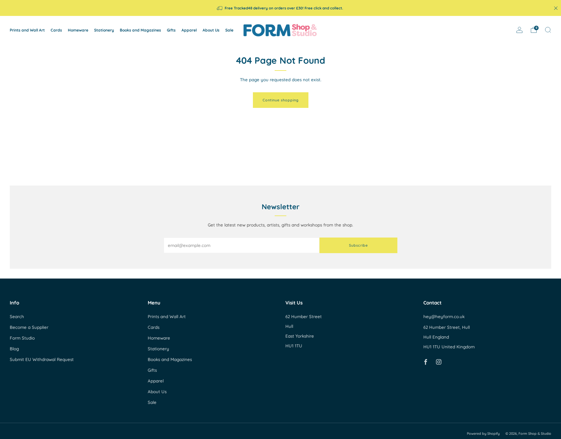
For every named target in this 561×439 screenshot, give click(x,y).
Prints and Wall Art (27, 30)
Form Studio (22, 338)
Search (17, 316)
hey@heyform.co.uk (444, 316)
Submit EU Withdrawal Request (42, 359)
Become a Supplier (29, 327)
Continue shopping (281, 100)
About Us (211, 30)
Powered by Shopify (483, 433)
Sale (229, 30)
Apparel (189, 30)
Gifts (171, 30)
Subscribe (358, 245)
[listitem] (280, 8)
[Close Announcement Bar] (556, 8)
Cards (56, 30)
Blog (14, 348)
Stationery (104, 30)
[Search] (548, 30)
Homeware (78, 30)
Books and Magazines (140, 30)
